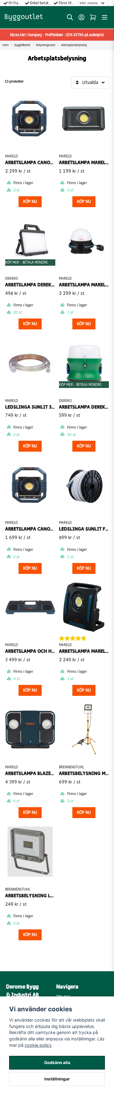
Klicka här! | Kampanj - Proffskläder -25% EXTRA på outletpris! (57, 35)
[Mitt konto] (81, 17)
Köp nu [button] (84, 568)
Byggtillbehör (22, 45)
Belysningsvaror (45, 45)
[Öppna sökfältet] (70, 17)
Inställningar (57, 1078)
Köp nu (30, 201)
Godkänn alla (57, 1062)
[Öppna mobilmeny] (104, 17)
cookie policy (38, 1045)
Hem (5, 45)
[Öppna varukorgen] (93, 17)
